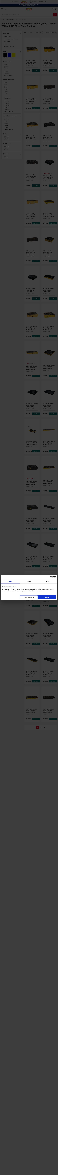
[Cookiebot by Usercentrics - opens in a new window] (49, 577)
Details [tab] (29, 581)
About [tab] (48, 581)
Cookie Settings (28, 597)
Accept (47, 597)
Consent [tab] (10, 581)
